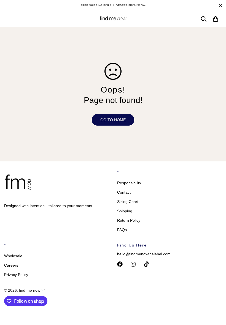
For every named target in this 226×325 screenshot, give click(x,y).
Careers (11, 265)
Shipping (124, 211)
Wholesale (13, 256)
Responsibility (129, 183)
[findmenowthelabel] (113, 19)
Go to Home (113, 120)
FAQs (122, 230)
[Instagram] (133, 264)
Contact (124, 192)
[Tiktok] (146, 264)
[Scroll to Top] (215, 295)
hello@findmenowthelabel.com (144, 254)
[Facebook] (120, 264)
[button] (215, 19)
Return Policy (128, 220)
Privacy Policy (16, 274)
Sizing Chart (127, 201)
